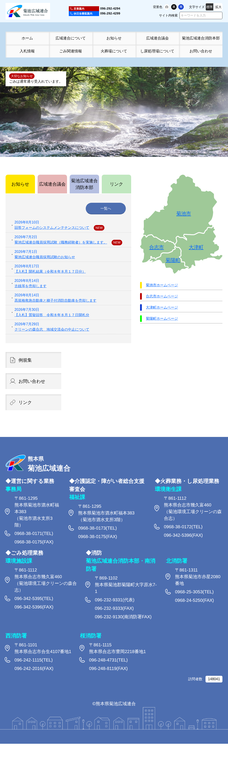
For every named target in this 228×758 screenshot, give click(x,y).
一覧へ (105, 208)
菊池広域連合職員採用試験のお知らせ (44, 257)
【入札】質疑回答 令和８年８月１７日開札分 (51, 315)
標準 (209, 7)
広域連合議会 (157, 38)
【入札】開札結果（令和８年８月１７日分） (50, 271)
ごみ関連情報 (70, 51)
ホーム (27, 38)
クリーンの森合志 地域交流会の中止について (51, 329)
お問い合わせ (200, 51)
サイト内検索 (168, 15)
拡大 (218, 7)
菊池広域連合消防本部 (201, 38)
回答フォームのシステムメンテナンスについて (51, 227)
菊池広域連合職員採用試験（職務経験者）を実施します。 (60, 242)
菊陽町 (173, 260)
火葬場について (114, 51)
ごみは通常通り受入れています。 (36, 81)
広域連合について (70, 38)
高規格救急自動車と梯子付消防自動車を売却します (55, 300)
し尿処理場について (157, 51)
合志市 (156, 247)
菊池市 (183, 213)
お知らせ (114, 38)
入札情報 (27, 51)
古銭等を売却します (30, 286)
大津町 (196, 247)
